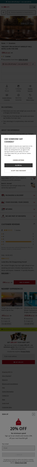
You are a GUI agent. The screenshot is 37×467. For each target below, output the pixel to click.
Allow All (18, 165)
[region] (18, 155)
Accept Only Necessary (18, 170)
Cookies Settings (18, 160)
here (9, 155)
